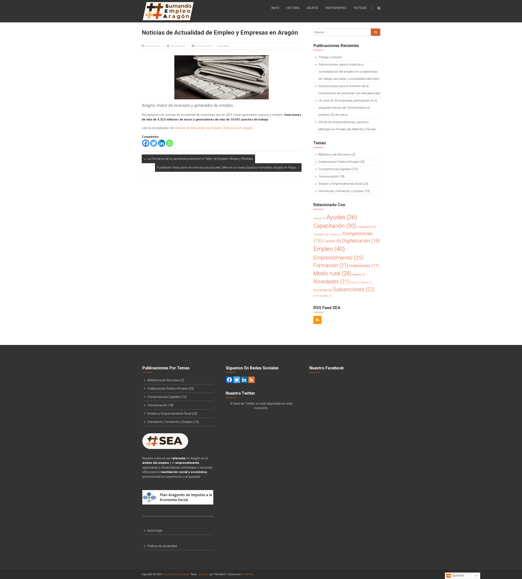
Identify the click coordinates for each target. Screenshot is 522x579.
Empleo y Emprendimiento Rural (340, 184)
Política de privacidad (162, 546)
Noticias (360, 8)
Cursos (332, 241)
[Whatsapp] (169, 143)
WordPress (247, 574)
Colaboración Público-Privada (339, 162)
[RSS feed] (251, 380)
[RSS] (317, 320)
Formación (330, 265)
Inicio (275, 8)
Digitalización (361, 241)
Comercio (335, 234)
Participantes (336, 8)
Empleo (329, 248)
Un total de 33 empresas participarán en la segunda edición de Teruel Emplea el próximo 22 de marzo (348, 108)
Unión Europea (322, 295)
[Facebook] (145, 143)
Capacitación (334, 225)
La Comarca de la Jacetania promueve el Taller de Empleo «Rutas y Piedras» (198, 159)
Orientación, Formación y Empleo (341, 191)
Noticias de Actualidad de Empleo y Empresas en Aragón (213, 128)
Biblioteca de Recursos (335, 154)
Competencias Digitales (335, 169)
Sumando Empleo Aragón (175, 574)
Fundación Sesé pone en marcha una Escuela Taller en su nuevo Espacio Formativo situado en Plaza (228, 167)
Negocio (358, 274)
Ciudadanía (366, 227)
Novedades (223, 46)
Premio (366, 282)
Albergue (319, 218)
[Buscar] (375, 32)
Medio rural (332, 273)
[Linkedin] (161, 143)
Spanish (457, 575)
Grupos (312, 8)
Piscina (355, 282)
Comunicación (178, 46)
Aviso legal (154, 530)
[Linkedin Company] (244, 380)
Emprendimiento (338, 257)
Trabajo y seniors (330, 57)
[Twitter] (153, 143)
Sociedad (322, 290)
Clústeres (320, 234)
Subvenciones (354, 289)
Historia (292, 8)
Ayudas (341, 217)
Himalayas (203, 574)
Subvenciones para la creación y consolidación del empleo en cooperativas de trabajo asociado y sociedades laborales (349, 72)
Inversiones (364, 265)
